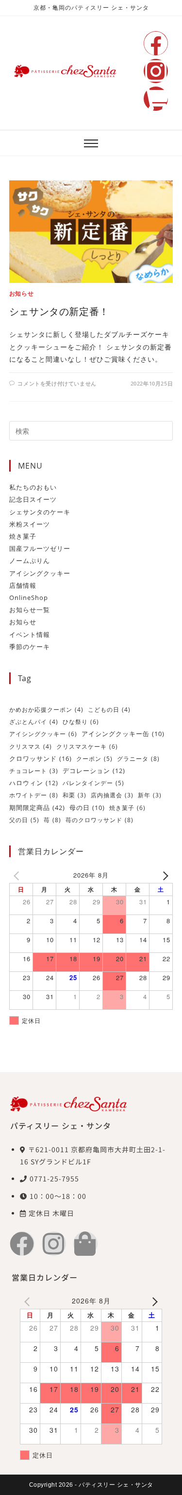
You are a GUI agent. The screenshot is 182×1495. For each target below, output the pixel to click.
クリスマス (30, 746)
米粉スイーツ (29, 524)
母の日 (87, 808)
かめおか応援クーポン (46, 709)
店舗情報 (22, 585)
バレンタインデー (93, 783)
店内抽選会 (112, 795)
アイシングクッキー (39, 573)
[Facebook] (156, 43)
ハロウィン (33, 782)
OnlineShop (28, 597)
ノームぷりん (29, 560)
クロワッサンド (40, 758)
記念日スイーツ (33, 499)
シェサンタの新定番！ (59, 311)
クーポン (94, 759)
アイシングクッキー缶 (123, 734)
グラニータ (138, 759)
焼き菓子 (22, 536)
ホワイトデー (33, 795)
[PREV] (18, 875)
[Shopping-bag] (85, 1243)
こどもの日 (109, 709)
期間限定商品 (37, 807)
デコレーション (94, 770)
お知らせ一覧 (29, 609)
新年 (150, 795)
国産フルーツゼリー (39, 548)
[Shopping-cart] (156, 99)
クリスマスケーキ (87, 746)
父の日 (24, 820)
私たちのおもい (33, 487)
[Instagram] (156, 71)
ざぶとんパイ (33, 722)
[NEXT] (163, 875)
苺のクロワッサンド (99, 820)
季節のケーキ (29, 646)
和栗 (74, 795)
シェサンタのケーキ (39, 512)
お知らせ (21, 293)
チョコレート (33, 771)
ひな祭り (81, 722)
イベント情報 (29, 634)
